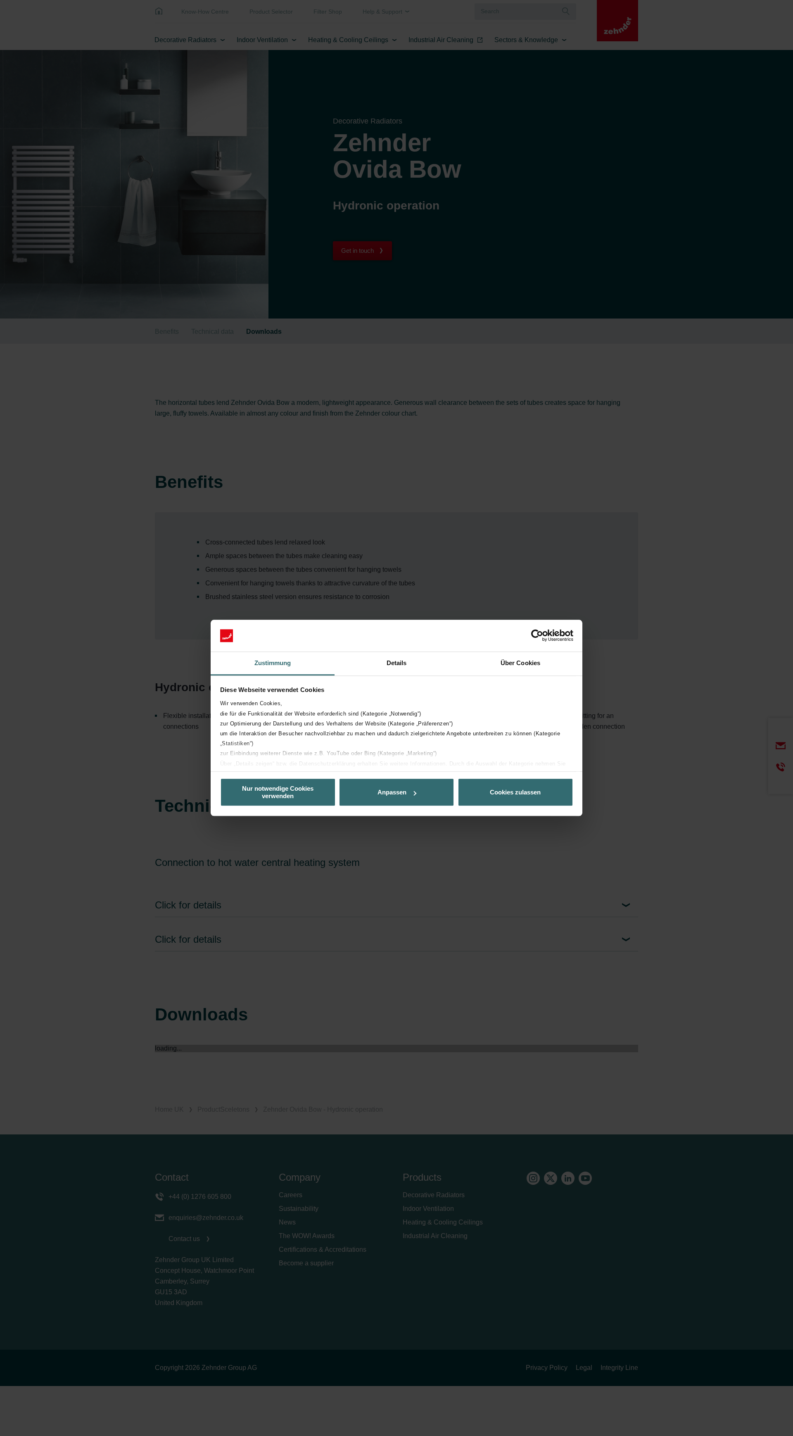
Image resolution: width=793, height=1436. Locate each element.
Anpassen (392, 792)
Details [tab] (397, 662)
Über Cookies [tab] (520, 662)
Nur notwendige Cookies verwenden (277, 792)
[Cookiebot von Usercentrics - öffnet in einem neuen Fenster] (537, 636)
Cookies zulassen (515, 792)
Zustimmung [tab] (272, 662)
